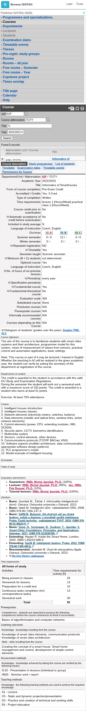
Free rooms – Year (16, 72)
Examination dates (17, 40)
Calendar (10, 95)
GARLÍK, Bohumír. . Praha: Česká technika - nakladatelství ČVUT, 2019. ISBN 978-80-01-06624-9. (46, 519)
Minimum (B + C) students (24, 258)
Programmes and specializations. (28, 17)
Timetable (8, 167)
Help (6, 100)
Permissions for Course (17, 171)
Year (4, 132)
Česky (79, 4)
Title (3, 125)
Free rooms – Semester (20, 67)
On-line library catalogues (28, 555)
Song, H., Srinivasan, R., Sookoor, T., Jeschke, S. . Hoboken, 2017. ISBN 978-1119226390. (44, 530)
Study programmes (41, 163)
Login (69, 4)
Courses (9, 22)
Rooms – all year (15, 63)
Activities (8, 460)
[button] (5, 4)
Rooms (8, 58)
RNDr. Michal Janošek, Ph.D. (44, 481)
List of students (65, 163)
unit (3, 113)
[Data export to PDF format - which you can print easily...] (71, 108)
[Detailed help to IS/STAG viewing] (82, 108)
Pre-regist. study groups (21, 54)
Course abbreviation (12, 119)
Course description (14, 163)
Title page (10, 91)
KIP (44, 176)
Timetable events (16, 44)
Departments (12, 26)
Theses (8, 49)
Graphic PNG (71, 330)
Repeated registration (27, 245)
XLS (4, 333)
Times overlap (13, 81)
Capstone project (16, 77)
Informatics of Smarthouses (60, 160)
